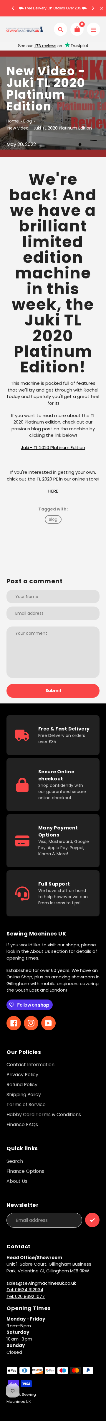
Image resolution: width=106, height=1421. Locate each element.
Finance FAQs (22, 1124)
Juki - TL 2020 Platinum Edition (53, 447)
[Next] (93, 8)
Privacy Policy (22, 1074)
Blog (27, 121)
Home (12, 121)
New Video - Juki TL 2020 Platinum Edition (49, 128)
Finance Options (25, 1171)
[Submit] (92, 1220)
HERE (53, 491)
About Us (16, 1181)
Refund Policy (21, 1084)
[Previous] (13, 8)
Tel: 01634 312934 (24, 1289)
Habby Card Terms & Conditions (43, 1114)
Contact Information (30, 1064)
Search (14, 1161)
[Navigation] (93, 29)
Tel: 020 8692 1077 (25, 1296)
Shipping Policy (23, 1094)
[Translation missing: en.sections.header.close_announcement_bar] (102, 8)
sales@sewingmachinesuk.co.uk (41, 1283)
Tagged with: (53, 509)
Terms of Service (26, 1104)
